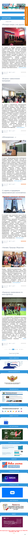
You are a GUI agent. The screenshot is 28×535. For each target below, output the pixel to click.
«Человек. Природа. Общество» (13, 247)
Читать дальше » (21, 127)
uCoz (14, 533)
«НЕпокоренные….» (9, 137)
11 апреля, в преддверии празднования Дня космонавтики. (14, 191)
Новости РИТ (5, 72)
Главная (3, 21)
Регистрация (12, 354)
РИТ (14, 72)
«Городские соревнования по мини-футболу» (12, 293)
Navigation (6, 18)
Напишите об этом (6, 423)
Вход (17, 354)
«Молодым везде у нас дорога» (13, 24)
